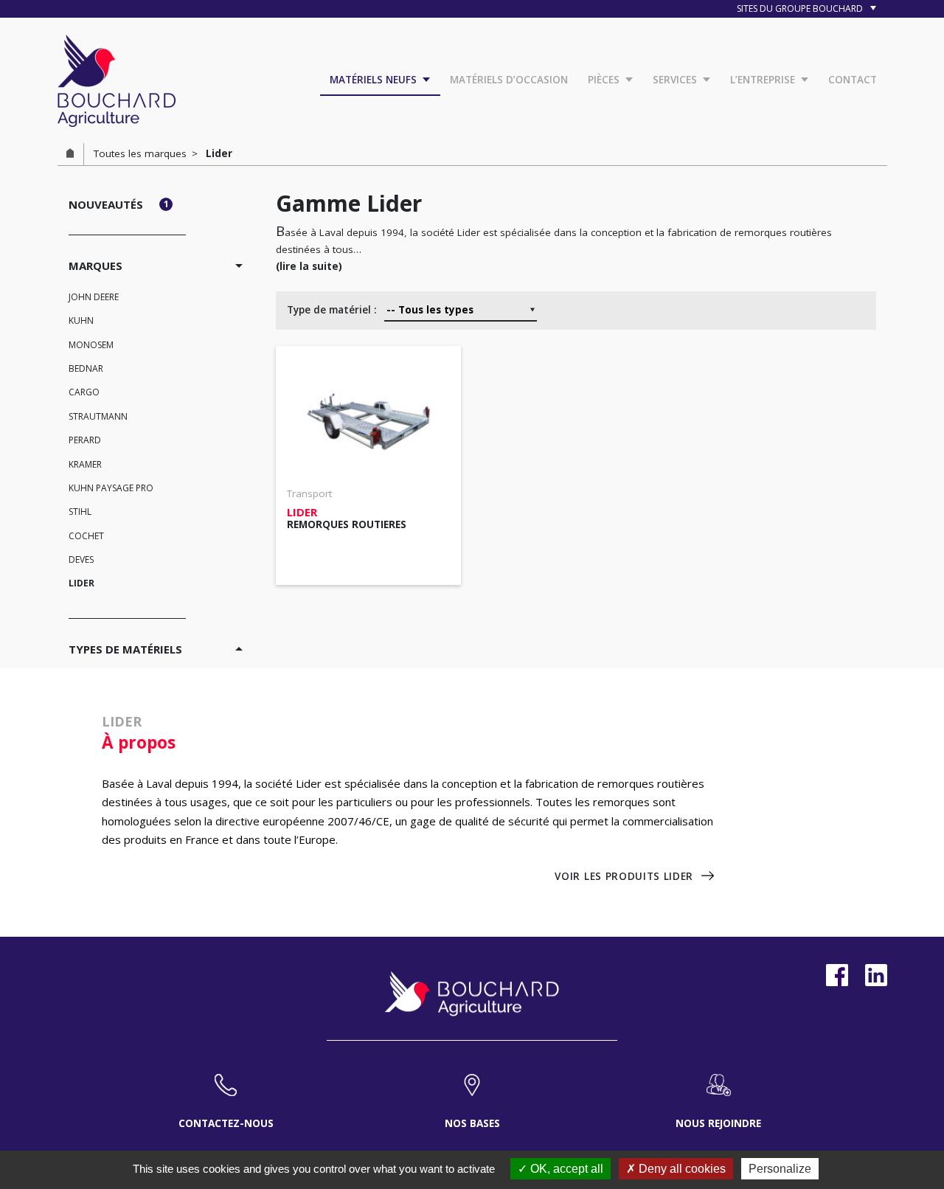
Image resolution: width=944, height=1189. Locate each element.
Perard (85, 440)
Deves (81, 559)
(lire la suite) (309, 266)
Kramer (85, 464)
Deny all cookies (681, 1168)
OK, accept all (565, 1168)
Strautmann (98, 416)
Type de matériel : (331, 309)
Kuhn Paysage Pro (111, 488)
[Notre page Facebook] (837, 975)
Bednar (86, 368)
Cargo (84, 392)
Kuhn (81, 320)
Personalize (780, 1168)
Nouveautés (119, 204)
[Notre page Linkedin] (876, 975)
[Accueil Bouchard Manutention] (117, 79)
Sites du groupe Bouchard (801, 8)
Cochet (86, 536)
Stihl (80, 511)
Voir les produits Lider (624, 876)
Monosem (91, 345)
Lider (81, 583)
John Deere (94, 297)
